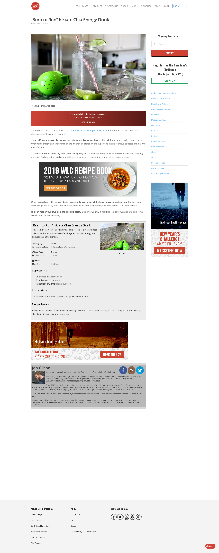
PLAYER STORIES (111, 6)
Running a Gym (158, 141)
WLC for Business (38, 537)
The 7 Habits (36, 520)
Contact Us (75, 514)
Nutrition (155, 125)
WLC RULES (97, 6)
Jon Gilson (36, 24)
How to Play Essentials (161, 109)
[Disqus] (88, 456)
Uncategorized (157, 168)
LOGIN (167, 6)
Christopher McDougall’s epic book (89, 130)
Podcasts (155, 131)
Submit (170, 53)
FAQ (72, 520)
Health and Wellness (160, 104)
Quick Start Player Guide (40, 526)
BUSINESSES (146, 6)
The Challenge (36, 514)
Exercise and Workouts (161, 98)
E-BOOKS (125, 6)
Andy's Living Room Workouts (164, 93)
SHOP (157, 6)
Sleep (153, 152)
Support (74, 526)
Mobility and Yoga (159, 120)
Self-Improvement (159, 147)
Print (123, 253)
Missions (155, 114)
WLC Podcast (36, 543)
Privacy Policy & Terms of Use (83, 531)
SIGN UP (176, 6)
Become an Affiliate (39, 531)
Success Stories (158, 163)
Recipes (45, 24)
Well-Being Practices (160, 173)
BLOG (133, 6)
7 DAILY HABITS (82, 6)
